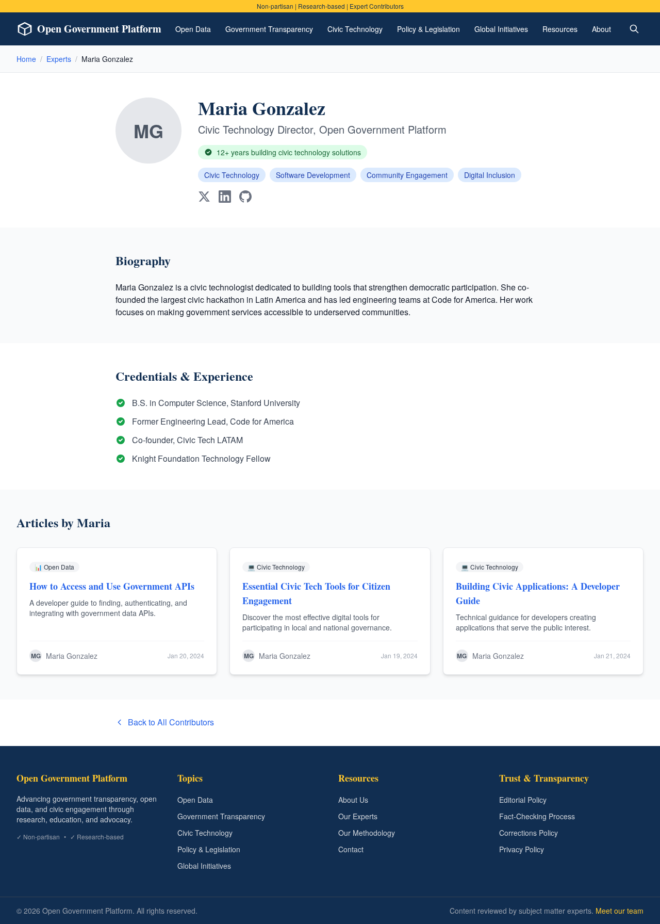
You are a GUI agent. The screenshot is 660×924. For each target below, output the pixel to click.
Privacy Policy (521, 849)
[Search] (634, 29)
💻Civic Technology (276, 566)
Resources (560, 29)
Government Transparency (269, 29)
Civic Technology (355, 29)
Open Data (193, 29)
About (601, 29)
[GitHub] (245, 196)
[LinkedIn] (225, 196)
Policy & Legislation (428, 29)
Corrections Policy (528, 833)
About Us (353, 800)
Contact (351, 849)
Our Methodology (366, 833)
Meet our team (620, 910)
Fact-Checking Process (537, 816)
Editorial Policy (523, 800)
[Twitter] (204, 196)
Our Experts (357, 816)
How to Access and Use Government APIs (111, 586)
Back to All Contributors (171, 722)
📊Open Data (54, 566)
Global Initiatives (501, 29)
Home (26, 59)
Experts (58, 59)
